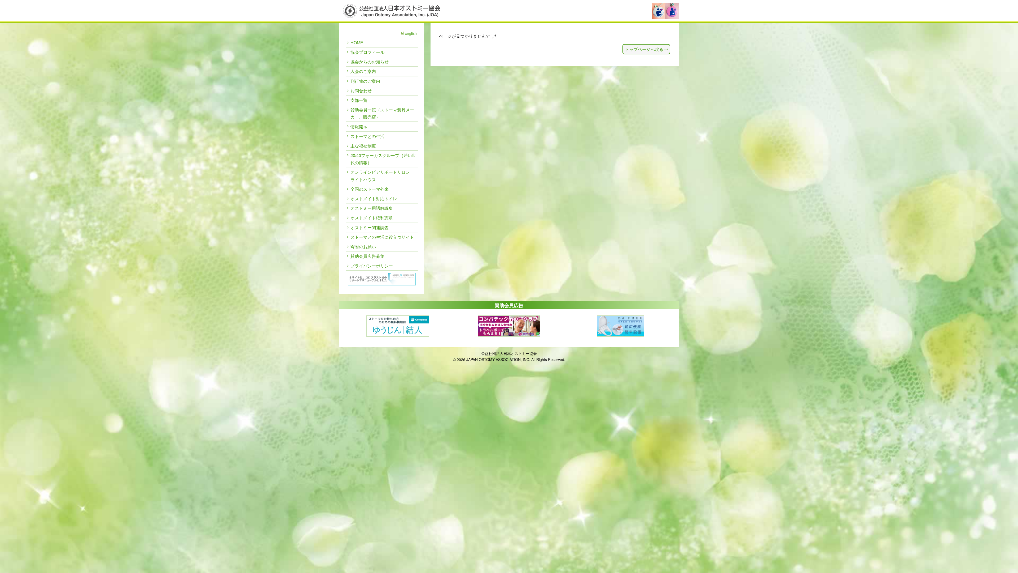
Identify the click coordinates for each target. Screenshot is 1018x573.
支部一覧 (358, 100)
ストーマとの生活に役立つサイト (382, 237)
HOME (356, 43)
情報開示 (358, 126)
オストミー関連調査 (369, 227)
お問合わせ (361, 91)
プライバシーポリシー (371, 266)
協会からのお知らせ (369, 62)
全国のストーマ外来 (369, 189)
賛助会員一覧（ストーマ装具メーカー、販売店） (382, 113)
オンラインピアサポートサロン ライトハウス (380, 175)
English (411, 33)
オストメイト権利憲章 (371, 218)
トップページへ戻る (644, 49)
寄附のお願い (363, 247)
